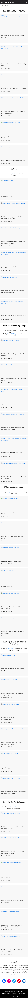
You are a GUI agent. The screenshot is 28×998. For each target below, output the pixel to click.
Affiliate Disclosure (22, 993)
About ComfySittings (10, 991)
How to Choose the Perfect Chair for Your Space (14, 88)
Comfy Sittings (7, 2)
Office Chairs (10, 648)
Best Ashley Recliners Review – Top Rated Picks (13, 194)
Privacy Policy (19, 991)
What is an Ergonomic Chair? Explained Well (13, 160)
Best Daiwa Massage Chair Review (10, 584)
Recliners (14, 174)
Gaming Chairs (14, 807)
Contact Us (13, 993)
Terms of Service (6, 993)
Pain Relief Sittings (11, 334)
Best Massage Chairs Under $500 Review (12, 561)
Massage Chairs (10, 492)
